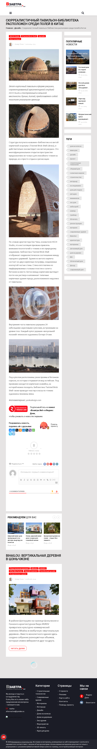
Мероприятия (42, 724)
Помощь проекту (66, 705)
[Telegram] (13, 434)
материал (73, 228)
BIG (71, 257)
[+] (54, 480)
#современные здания (18, 574)
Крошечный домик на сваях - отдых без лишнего (52, 538)
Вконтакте (90, 702)
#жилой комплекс (31, 571)
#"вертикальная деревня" (19, 568)
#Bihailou (34, 568)
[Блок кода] (44, 479)
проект (72, 159)
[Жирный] (21, 479)
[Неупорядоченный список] (37, 479)
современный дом (77, 270)
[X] (16, 430)
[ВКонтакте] (10, 430)
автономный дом (76, 248)
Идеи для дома (43, 730)
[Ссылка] (47, 479)
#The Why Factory (16, 571)
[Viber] (30, 430)
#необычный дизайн (47, 571)
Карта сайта (64, 698)
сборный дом (75, 169)
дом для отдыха (76, 190)
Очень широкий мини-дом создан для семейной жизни (34, 538)
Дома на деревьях (44, 717)
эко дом (73, 202)
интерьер (73, 181)
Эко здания (41, 720)
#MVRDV (43, 568)
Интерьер (41, 707)
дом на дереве (75, 253)
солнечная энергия (77, 173)
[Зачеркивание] (31, 479)
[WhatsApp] (33, 430)
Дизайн (17, 28)
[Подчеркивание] (27, 479)
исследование (75, 186)
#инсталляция (15, 39)
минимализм (74, 198)
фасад (72, 265)
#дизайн (42, 36)
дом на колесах (75, 146)
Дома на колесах (44, 713)
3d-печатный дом (76, 261)
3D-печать (73, 219)
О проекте (63, 691)
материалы (74, 244)
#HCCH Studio (14, 36)
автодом (73, 194)
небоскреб (74, 207)
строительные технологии (75, 164)
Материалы (42, 703)
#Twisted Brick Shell (29, 36)
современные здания (78, 232)
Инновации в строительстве (21, 742)
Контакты (63, 701)
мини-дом (73, 150)
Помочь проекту (54, 425)
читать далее (18, 648)
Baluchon (73, 236)
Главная (9, 28)
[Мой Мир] (13, 430)
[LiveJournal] (26, 430)
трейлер (73, 215)
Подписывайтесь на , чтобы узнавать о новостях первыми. (32, 412)
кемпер (73, 211)
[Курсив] (24, 479)
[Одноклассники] (20, 430)
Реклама (62, 694)
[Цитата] (41, 479)
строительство (76, 177)
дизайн (73, 155)
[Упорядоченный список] (34, 479)
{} (50, 480)
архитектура (75, 240)
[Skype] (10, 434)
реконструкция (76, 223)
